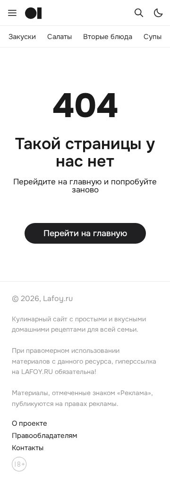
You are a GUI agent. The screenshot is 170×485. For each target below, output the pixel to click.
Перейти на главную (85, 233)
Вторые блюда (107, 36)
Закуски (22, 36)
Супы (153, 36)
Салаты (59, 36)
